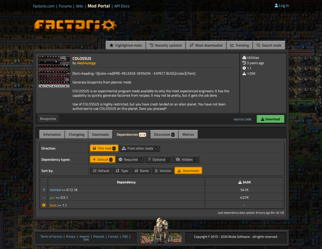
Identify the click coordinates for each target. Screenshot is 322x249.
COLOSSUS (82, 58)
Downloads (100, 134)
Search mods (271, 45)
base (53, 205)
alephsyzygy (86, 62)
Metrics (188, 134)
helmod (56, 189)
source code (242, 119)
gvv (53, 197)
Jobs (86, 239)
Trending (242, 45)
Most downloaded (209, 45)
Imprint (84, 236)
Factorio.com (44, 6)
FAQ (125, 236)
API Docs (121, 6)
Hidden (188, 159)
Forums (65, 6)
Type (124, 170)
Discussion (164, 134)
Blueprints (48, 118)
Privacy (71, 236)
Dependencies (131, 134)
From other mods (142, 148)
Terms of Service (51, 236)
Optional (160, 159)
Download (272, 119)
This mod (106, 148)
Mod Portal (99, 6)
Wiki (79, 6)
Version (165, 170)
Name (144, 170)
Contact (113, 236)
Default (104, 159)
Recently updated (168, 45)
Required (132, 159)
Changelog (76, 134)
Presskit (98, 236)
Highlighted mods (128, 45)
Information (52, 134)
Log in (284, 5)
